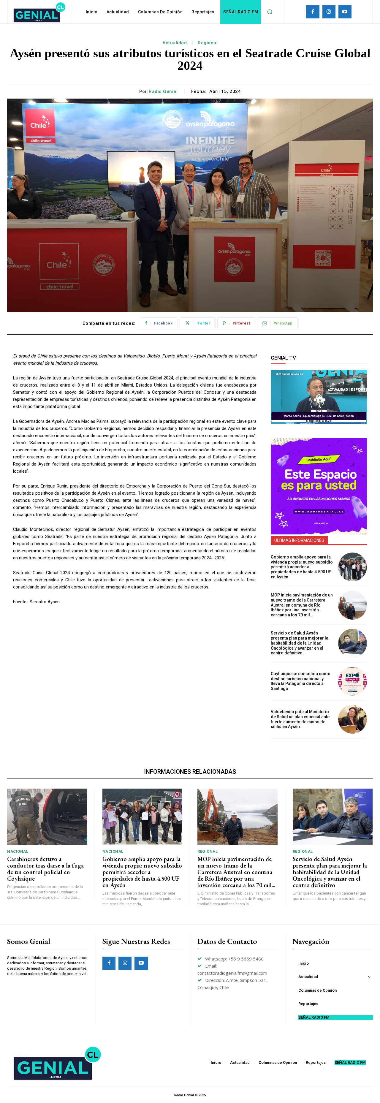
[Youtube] (345, 11)
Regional (208, 42)
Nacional (17, 851)
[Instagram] (328, 11)
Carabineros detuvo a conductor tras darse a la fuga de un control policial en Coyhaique (45, 868)
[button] (269, 12)
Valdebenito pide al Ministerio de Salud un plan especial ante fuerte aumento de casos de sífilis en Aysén (300, 719)
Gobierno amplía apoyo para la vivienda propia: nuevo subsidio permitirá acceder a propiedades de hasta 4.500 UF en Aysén (302, 567)
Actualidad (174, 42)
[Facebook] (312, 11)
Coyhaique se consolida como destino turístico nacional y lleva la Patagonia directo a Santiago (300, 681)
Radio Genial (163, 91)
